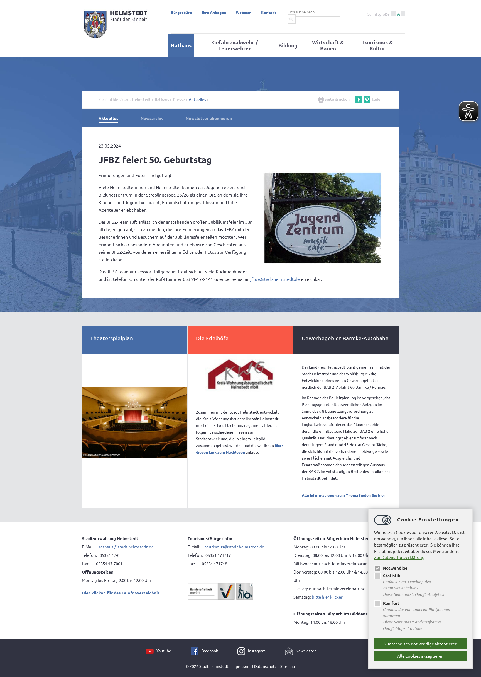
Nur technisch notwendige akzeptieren (420, 643)
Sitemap (287, 666)
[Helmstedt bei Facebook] (196, 650)
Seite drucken (337, 99)
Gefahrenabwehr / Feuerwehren (235, 45)
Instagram (257, 650)
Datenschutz (265, 666)
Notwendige (395, 568)
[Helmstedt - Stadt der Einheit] (116, 39)
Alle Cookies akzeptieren (420, 656)
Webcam (243, 12)
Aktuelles (197, 99)
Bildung (287, 45)
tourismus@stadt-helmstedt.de (235, 546)
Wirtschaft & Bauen (328, 45)
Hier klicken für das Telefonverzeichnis (120, 593)
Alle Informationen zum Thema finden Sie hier (343, 495)
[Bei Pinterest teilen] (367, 99)
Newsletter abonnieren (209, 118)
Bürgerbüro (181, 12)
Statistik (391, 575)
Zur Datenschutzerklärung (399, 557)
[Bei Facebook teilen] (358, 99)
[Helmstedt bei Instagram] (242, 650)
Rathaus (181, 45)
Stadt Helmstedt (136, 99)
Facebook (209, 650)
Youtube (163, 650)
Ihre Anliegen (214, 12)
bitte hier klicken (327, 596)
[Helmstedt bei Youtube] (151, 650)
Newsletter (306, 650)
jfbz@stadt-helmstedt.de (275, 279)
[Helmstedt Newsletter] (290, 650)
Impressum (241, 666)
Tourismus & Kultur (377, 45)
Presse (179, 99)
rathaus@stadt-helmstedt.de (126, 546)
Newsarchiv (152, 118)
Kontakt (268, 12)
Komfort (391, 603)
